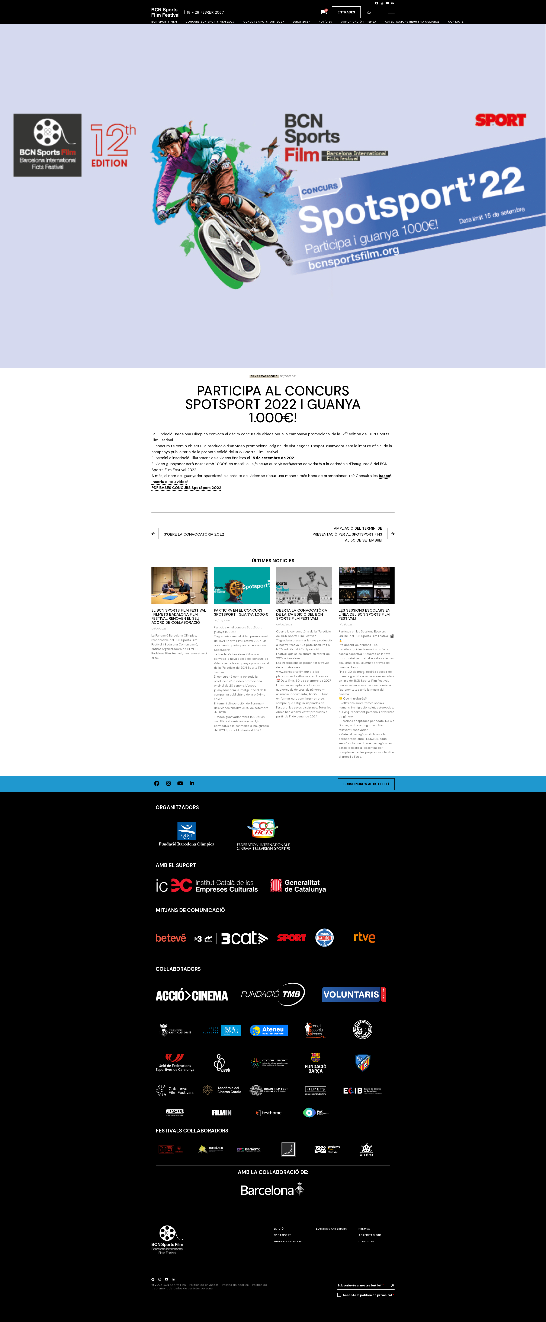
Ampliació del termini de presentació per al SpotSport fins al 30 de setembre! (347, 534)
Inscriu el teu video (169, 481)
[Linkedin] (392, 3)
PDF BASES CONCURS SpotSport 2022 (186, 487)
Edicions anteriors (331, 1228)
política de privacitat (376, 1295)
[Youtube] (387, 3)
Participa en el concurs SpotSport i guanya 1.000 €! (241, 612)
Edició (279, 1228)
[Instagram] (382, 3)
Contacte (366, 1241)
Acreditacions (370, 1235)
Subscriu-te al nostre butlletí (361, 1285)
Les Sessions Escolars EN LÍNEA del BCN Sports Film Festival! (364, 614)
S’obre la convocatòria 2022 (194, 534)
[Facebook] (377, 3)
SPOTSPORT (282, 1235)
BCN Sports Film (174, 1285)
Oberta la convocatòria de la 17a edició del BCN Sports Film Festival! (301, 614)
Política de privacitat (203, 1285)
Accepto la (368, 1295)
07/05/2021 (288, 376)
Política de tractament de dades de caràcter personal (209, 1286)
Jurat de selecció (288, 1241)
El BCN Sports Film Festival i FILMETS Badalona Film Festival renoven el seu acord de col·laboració (178, 616)
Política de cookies (235, 1285)
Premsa (364, 1228)
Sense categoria (264, 376)
